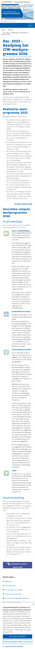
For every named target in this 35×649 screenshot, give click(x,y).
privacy (20, 630)
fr (28, 8)
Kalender (4, 8)
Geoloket (18, 8)
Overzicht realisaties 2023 (23, 204)
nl (23, 8)
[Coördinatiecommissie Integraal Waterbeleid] (12, 11)
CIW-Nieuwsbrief (22, 6)
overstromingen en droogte (21, 349)
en (26, 8)
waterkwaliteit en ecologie (21, 311)
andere (14, 470)
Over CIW (8, 6)
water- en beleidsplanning (21, 231)
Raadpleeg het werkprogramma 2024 (19, 565)
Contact (14, 6)
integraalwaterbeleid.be (22, 2)
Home (2, 6)
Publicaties (11, 8)
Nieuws (30, 6)
